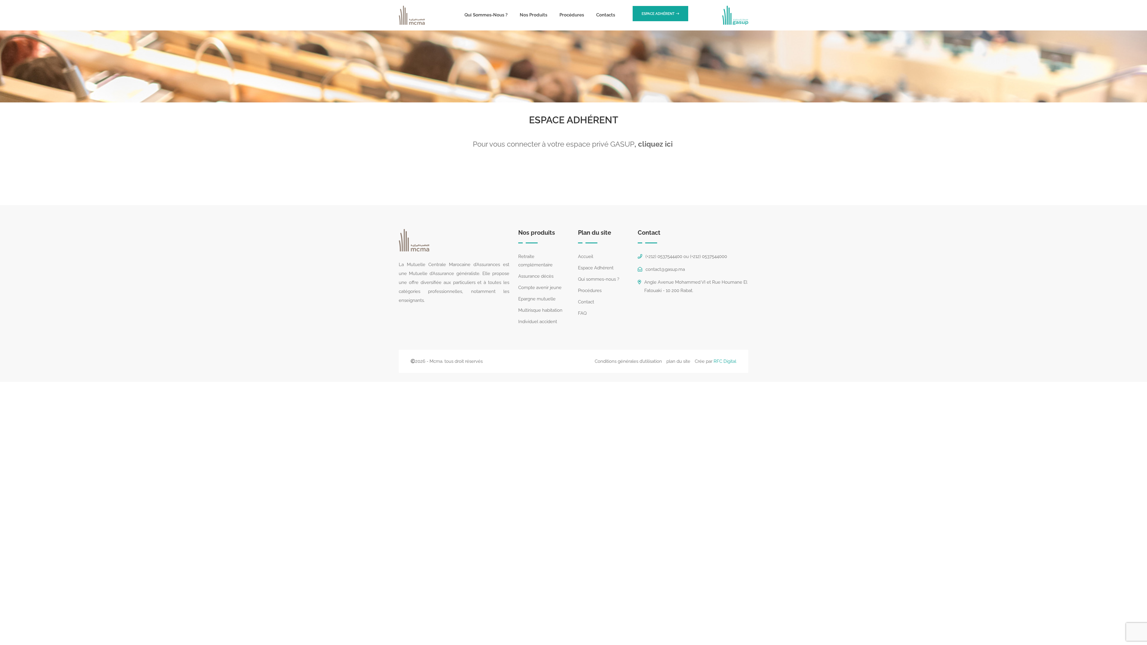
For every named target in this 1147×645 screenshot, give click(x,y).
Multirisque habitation (540, 310)
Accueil (585, 256)
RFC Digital (725, 361)
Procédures (571, 15)
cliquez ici (656, 144)
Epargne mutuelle (537, 299)
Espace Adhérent (596, 268)
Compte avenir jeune (540, 287)
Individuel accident (537, 321)
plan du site (678, 361)
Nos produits (533, 15)
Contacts (605, 15)
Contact (586, 302)
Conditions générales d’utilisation (628, 361)
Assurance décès (535, 276)
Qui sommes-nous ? (485, 15)
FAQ (582, 313)
